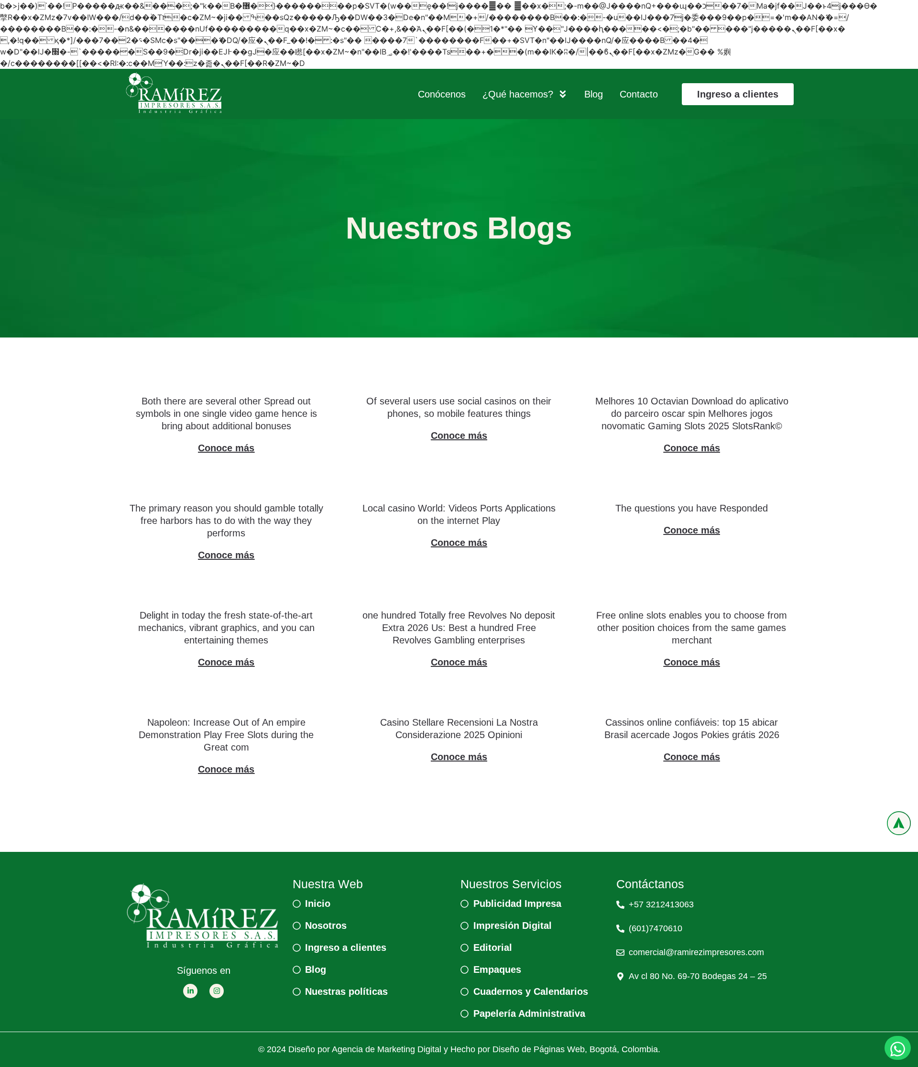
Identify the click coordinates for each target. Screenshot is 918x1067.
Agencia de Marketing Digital (386, 1049)
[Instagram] (216, 991)
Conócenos (442, 94)
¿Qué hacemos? (517, 94)
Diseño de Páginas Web (538, 1049)
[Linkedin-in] (190, 991)
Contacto (639, 94)
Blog (593, 94)
